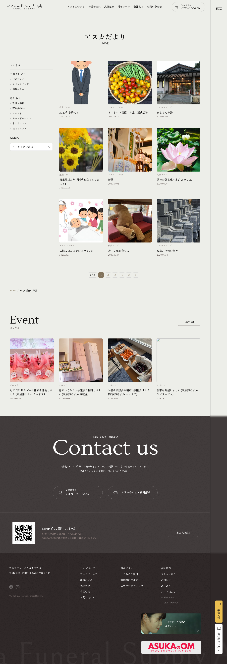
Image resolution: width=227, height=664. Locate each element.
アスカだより (18, 74)
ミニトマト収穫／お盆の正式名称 (128, 112)
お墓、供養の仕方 (167, 250)
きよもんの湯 (165, 112)
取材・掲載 (18, 103)
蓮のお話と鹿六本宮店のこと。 (175, 179)
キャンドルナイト (21, 119)
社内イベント (19, 129)
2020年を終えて (69, 112)
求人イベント (19, 123)
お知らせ (15, 65)
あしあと (15, 98)
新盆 (110, 179)
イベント (17, 113)
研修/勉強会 (18, 108)
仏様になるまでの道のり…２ (76, 250)
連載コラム (64, 175)
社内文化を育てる (118, 250)
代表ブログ (64, 108)
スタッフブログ (115, 108)
